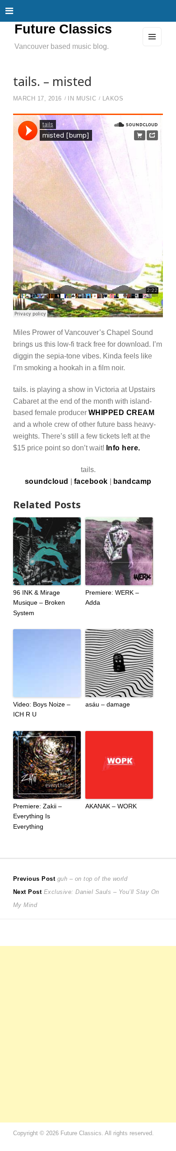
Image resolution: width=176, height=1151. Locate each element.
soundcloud (47, 481)
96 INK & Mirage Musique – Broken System (39, 602)
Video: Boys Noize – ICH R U (41, 709)
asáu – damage (107, 704)
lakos (113, 99)
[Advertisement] (88, 1034)
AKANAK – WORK (111, 806)
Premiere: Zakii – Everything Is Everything (37, 816)
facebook (91, 481)
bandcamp (132, 481)
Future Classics (63, 29)
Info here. (123, 448)
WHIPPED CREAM (121, 412)
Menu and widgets (152, 45)
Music (86, 99)
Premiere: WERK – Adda (112, 597)
